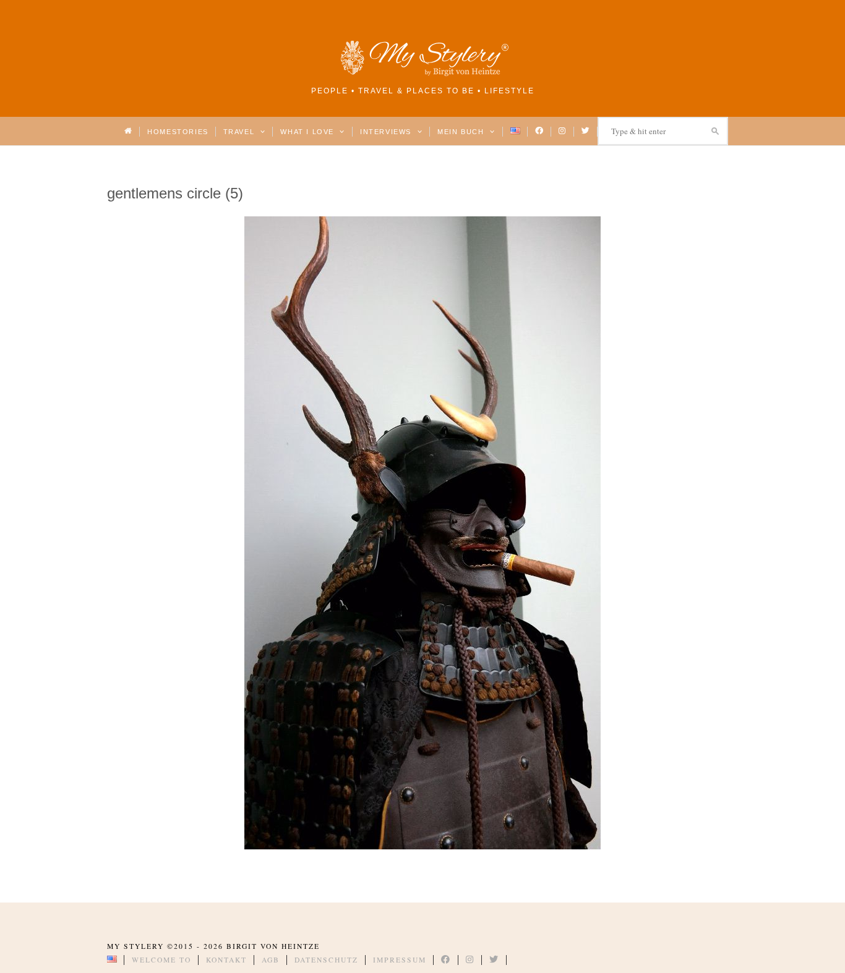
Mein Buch (462, 131)
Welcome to (161, 959)
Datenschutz (326, 959)
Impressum (399, 959)
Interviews (387, 131)
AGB (271, 959)
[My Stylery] (422, 74)
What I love (308, 131)
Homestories (177, 131)
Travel (240, 131)
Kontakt (226, 959)
